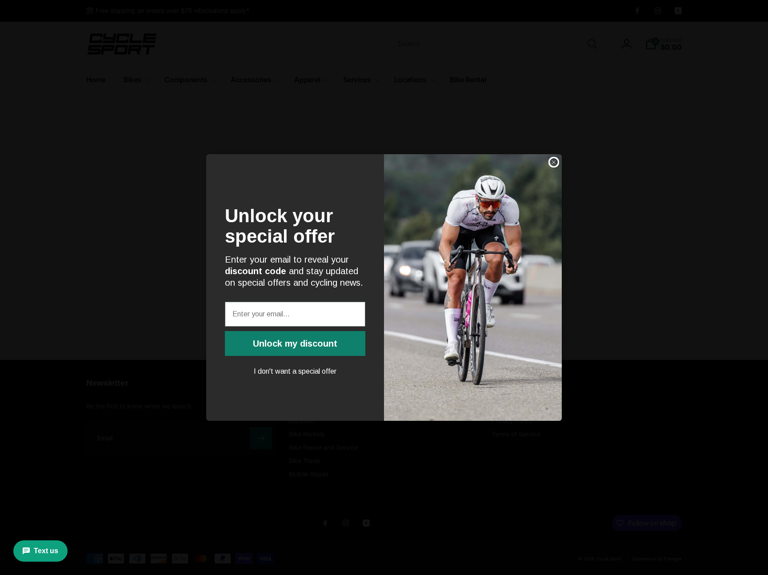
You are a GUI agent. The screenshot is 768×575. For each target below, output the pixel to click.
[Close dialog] (553, 162)
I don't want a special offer (295, 371)
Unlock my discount (295, 343)
